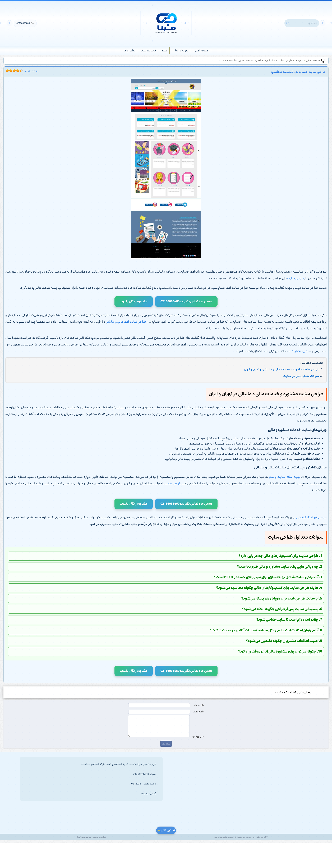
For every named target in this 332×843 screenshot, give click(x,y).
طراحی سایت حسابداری (279, 61)
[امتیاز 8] (18, 70)
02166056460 (25, 23)
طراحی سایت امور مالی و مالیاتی (126, 322)
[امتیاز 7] (17, 70)
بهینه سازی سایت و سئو (285, 477)
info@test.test (141, 774)
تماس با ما (129, 50)
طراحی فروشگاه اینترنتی (311, 517)
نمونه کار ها (181, 50)
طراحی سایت (295, 278)
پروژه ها (299, 61)
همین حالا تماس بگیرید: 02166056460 (186, 301)
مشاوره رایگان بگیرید (133, 301)
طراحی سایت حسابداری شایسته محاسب (241, 61)
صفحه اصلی (200, 50)
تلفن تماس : (197, 712)
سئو (164, 50)
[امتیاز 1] (6, 70)
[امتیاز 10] (22, 70)
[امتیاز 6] (15, 70)
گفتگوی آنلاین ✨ (166, 830)
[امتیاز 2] (8, 70)
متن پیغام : (198, 736)
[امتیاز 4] (11, 70)
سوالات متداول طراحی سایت (301, 376)
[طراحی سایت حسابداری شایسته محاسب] (166, 169)
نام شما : (199, 705)
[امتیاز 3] (10, 70)
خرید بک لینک (149, 50)
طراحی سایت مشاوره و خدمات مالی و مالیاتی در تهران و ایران (282, 369)
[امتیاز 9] (20, 70)
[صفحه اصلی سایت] (166, 23)
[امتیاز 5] (13, 70)
